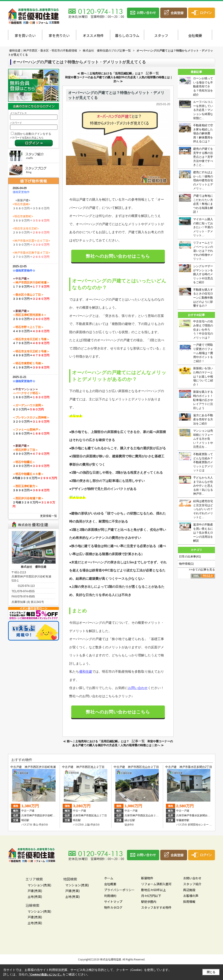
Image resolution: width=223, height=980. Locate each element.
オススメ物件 (93, 35)
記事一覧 (152, 73)
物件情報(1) (186, 563)
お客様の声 (190, 895)
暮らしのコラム (127, 35)
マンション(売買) (39, 885)
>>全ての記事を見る (202, 569)
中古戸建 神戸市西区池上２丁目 (83, 767)
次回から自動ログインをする (32, 133)
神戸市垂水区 (192, 815)
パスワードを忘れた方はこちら (27, 137)
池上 (96, 815)
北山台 (149, 815)
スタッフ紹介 (192, 884)
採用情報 (189, 901)
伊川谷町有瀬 (50, 815)
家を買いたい (25, 35)
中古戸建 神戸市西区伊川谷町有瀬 (33, 767)
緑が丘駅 (130, 820)
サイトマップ (113, 901)
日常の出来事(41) (190, 556)
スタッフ (161, 35)
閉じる (211, 972)
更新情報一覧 (48, 515)
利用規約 (110, 895)
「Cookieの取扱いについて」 (45, 974)
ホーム (108, 878)
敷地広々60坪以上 (153, 890)
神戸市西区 (35, 815)
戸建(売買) (35, 890)
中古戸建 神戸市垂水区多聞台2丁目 (188, 767)
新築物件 (147, 878)
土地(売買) (35, 896)
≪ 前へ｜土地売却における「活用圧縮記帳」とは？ (110, 73)
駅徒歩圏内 (148, 901)
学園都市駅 (182, 820)
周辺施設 (189, 890)
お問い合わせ (138, 688)
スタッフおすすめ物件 (156, 907)
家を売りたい (59, 35)
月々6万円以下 (151, 895)
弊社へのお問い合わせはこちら (118, 256)
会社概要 (195, 35)
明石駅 (25, 820)
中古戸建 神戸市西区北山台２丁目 (136, 767)
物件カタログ (113, 907)
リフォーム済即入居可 (156, 884)
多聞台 (204, 815)
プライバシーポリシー (119, 890)
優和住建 (85, 671)
